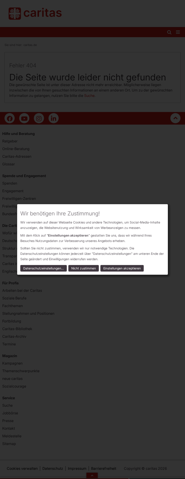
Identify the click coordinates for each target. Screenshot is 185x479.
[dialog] (92, 239)
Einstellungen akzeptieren (122, 268)
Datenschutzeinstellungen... (43, 268)
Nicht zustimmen (83, 268)
